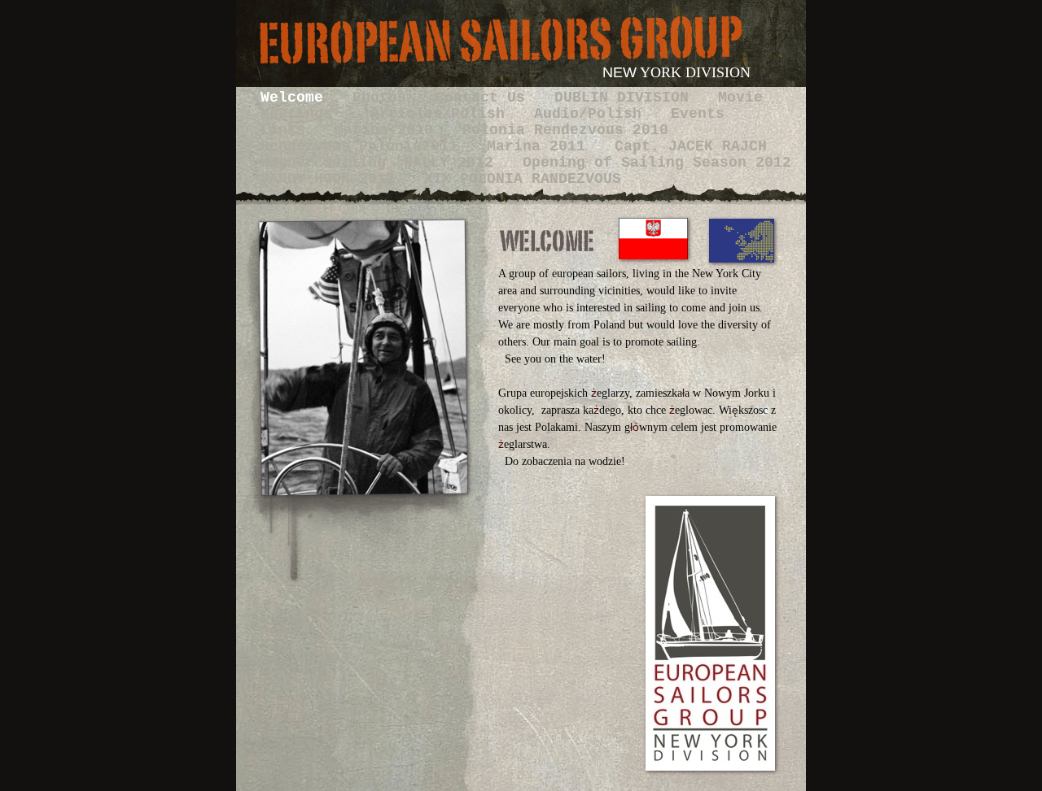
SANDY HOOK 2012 (332, 179)
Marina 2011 (540, 146)
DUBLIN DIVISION (626, 97)
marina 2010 (388, 130)
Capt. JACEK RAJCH (691, 146)
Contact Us (485, 97)
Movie (740, 97)
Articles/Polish (442, 114)
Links (287, 130)
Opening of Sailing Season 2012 (657, 162)
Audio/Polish (592, 114)
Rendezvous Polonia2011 (363, 146)
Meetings (305, 114)
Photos (383, 97)
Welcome (296, 97)
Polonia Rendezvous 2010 (565, 130)
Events (698, 114)
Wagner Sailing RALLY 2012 (381, 162)
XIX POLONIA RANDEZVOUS (522, 179)
